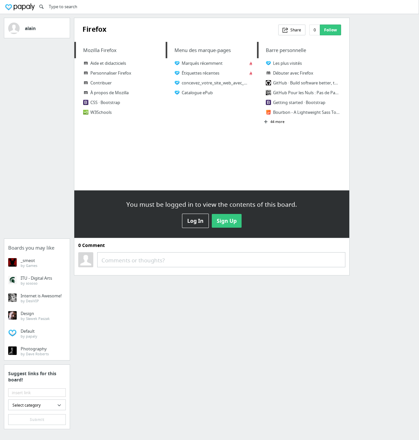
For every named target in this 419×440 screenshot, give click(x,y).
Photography (35, 351)
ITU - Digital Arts (36, 280)
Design (35, 315)
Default (29, 333)
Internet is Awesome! (41, 298)
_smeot (29, 262)
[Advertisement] (37, 140)
